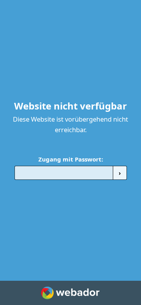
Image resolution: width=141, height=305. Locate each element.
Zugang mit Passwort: (70, 159)
